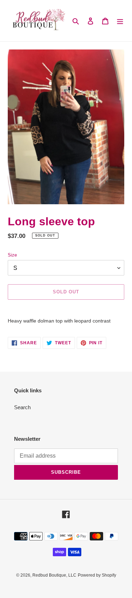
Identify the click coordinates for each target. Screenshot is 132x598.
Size (12, 255)
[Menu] (120, 20)
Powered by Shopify (97, 575)
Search (22, 407)
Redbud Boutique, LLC (54, 575)
